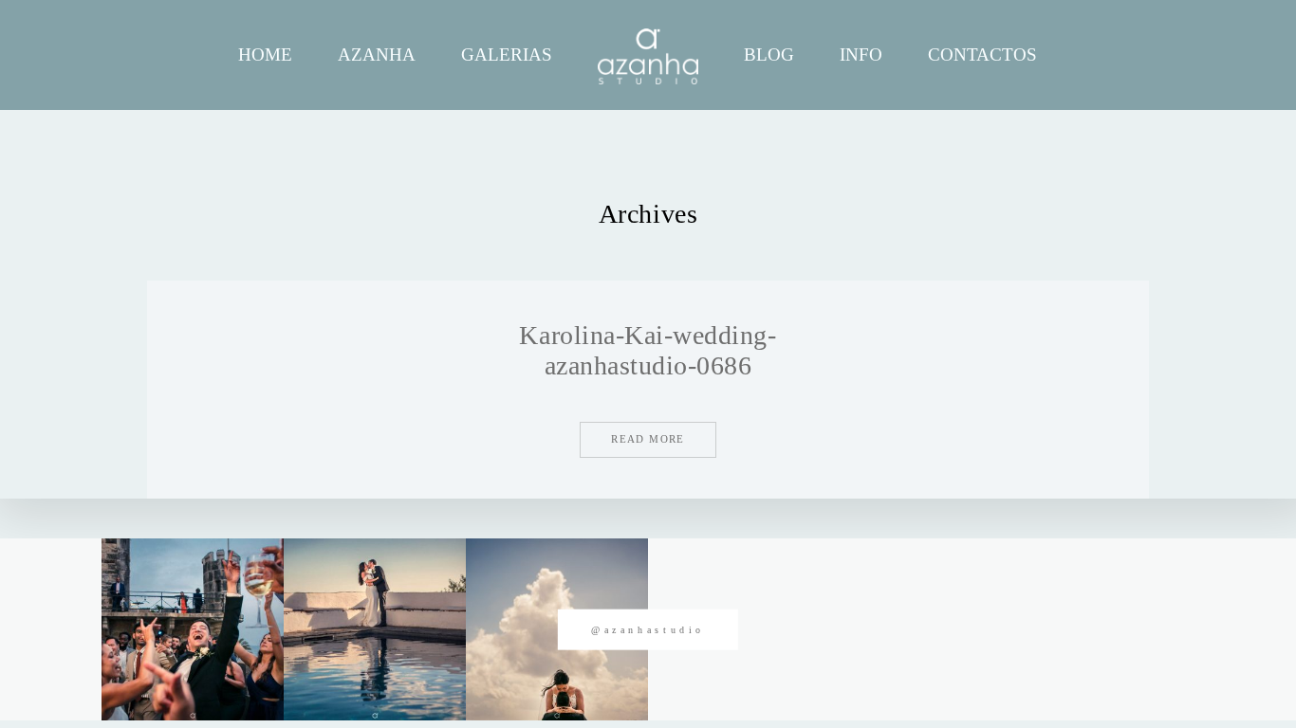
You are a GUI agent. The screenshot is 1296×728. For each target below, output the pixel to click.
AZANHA (377, 54)
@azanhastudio (648, 630)
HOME (265, 54)
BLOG (769, 54)
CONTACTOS (982, 54)
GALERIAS (506, 54)
